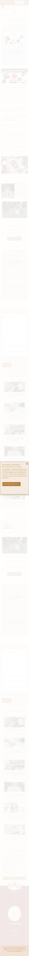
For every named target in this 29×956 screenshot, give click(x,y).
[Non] (27, 950)
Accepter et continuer (14, 954)
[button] (27, 463)
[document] (14, 478)
